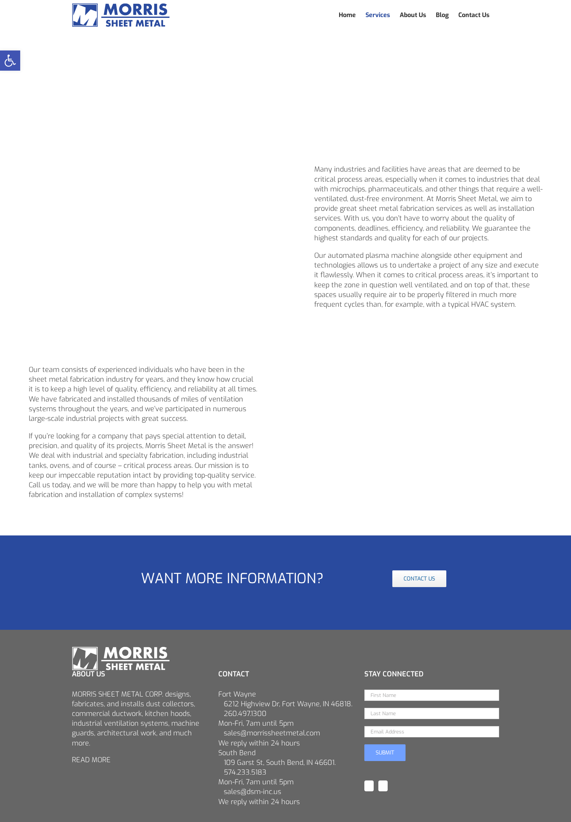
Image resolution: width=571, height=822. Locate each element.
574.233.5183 (245, 772)
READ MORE (91, 760)
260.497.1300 (245, 713)
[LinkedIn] (383, 785)
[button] (10, 60)
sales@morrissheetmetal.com (272, 733)
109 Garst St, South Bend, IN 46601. (280, 762)
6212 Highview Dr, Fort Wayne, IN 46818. (288, 704)
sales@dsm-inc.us (252, 791)
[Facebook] (369, 785)
